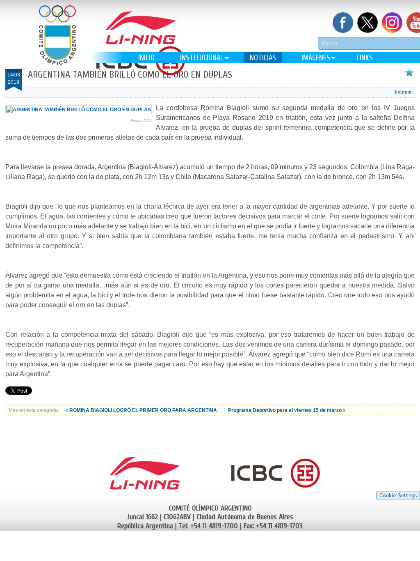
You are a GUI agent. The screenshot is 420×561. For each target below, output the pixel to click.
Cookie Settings (398, 495)
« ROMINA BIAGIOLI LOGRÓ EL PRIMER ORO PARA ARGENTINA (141, 410)
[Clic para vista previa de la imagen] (78, 110)
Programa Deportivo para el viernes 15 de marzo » (287, 410)
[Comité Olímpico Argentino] (57, 41)
